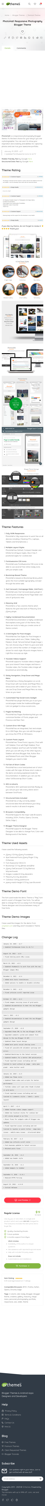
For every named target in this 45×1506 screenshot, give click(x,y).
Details (7, 48)
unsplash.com (7, 926)
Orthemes (26, 1487)
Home (7, 15)
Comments (21, 48)
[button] (3, 4)
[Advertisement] (22, 79)
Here (30, 159)
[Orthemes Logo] (13, 4)
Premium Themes (34, 15)
